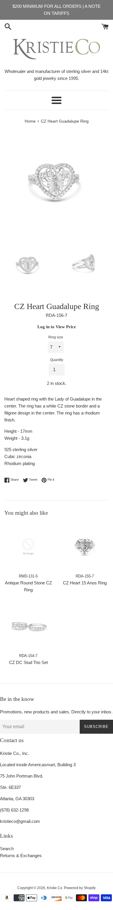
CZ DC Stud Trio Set (28, 662)
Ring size (55, 337)
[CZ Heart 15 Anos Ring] (85, 546)
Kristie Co (54, 888)
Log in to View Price (56, 326)
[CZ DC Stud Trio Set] (28, 626)
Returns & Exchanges (21, 855)
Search (7, 848)
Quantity (56, 360)
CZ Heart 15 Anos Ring (85, 582)
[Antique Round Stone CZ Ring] (28, 546)
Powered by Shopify (80, 888)
